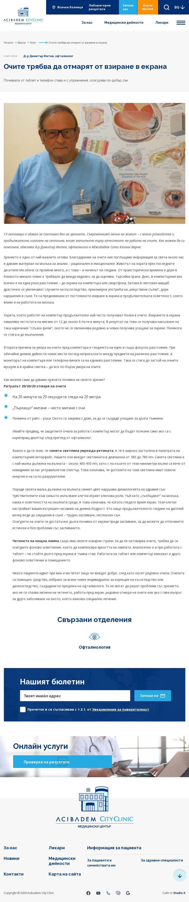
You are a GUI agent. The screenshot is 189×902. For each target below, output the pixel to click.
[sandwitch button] (181, 22)
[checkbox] (84, 708)
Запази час (128, 7)
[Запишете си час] (118, 893)
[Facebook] (88, 893)
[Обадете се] (108, 893)
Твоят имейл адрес (42, 696)
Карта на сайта (65, 874)
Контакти (14, 874)
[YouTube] (98, 893)
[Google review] (128, 893)
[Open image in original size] (23, 15)
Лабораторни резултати (100, 7)
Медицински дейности (123, 22)
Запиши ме (149, 696)
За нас (87, 22)
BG (176, 7)
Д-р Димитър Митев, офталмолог (48, 56)
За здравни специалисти (162, 860)
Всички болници (70, 7)
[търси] (164, 7)
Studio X (179, 893)
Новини (11, 858)
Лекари (161, 22)
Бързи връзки (147, 7)
